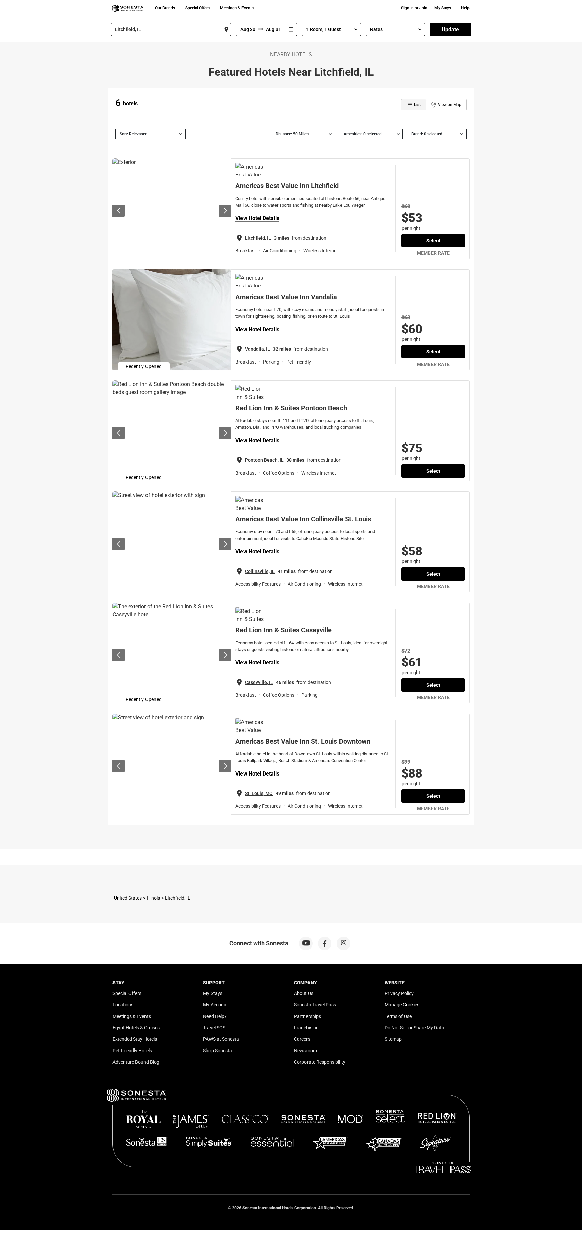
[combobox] (171, 29)
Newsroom (305, 1050)
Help (465, 8)
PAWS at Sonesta (221, 1039)
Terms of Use (398, 1016)
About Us (303, 993)
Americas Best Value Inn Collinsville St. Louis (303, 519)
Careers (302, 1039)
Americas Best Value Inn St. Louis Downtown (302, 741)
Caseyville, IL (259, 682)
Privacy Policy (399, 993)
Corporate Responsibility (319, 1062)
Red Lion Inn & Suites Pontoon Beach (291, 408)
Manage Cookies (402, 1004)
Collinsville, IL (260, 571)
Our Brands (165, 8)
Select (433, 240)
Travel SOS (214, 1027)
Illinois (153, 898)
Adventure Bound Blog (135, 1062)
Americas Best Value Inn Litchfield (287, 186)
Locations (122, 1004)
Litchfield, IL (258, 238)
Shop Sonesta (217, 1050)
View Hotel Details (257, 218)
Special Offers (197, 8)
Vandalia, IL (257, 349)
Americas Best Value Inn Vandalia (286, 297)
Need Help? (215, 1016)
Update (450, 29)
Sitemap (393, 1039)
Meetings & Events (237, 8)
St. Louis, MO (259, 793)
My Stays (442, 8)
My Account (215, 1004)
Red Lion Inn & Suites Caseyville (283, 630)
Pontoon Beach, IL (264, 460)
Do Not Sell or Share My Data (414, 1027)
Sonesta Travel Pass (315, 1004)
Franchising (306, 1027)
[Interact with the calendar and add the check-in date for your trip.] (291, 29)
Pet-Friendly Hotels (132, 1050)
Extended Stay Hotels (134, 1039)
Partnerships (307, 1016)
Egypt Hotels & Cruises (136, 1027)
